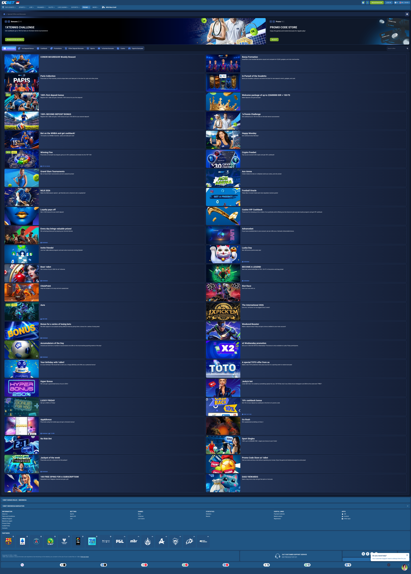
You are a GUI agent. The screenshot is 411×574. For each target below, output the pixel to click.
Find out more (84, 556)
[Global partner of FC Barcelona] (8, 541)
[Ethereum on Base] (63, 564)
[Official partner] (120, 541)
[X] (363, 554)
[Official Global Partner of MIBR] (134, 541)
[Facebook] (367, 554)
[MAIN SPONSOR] (189, 541)
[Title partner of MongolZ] (148, 541)
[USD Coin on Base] (104, 564)
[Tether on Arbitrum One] (307, 564)
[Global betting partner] (78, 541)
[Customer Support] (404, 567)
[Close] (407, 555)
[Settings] (396, 2)
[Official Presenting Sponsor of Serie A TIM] (22, 541)
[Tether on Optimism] (185, 564)
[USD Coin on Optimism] (226, 564)
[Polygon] (22, 564)
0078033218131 (289, 557)
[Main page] (4, 14)
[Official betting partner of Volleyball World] (64, 541)
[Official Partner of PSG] (36, 541)
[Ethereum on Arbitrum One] (266, 564)
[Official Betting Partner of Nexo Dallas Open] (106, 541)
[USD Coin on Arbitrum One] (348, 564)
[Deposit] (367, 2)
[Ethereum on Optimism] (144, 564)
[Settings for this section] (407, 14)
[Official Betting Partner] (92, 541)
